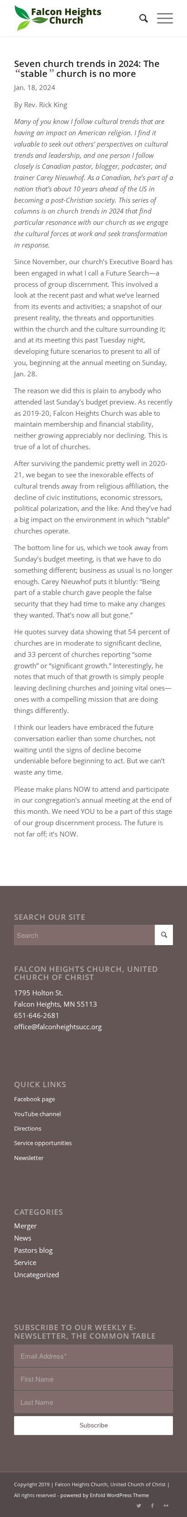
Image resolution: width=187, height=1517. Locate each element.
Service (25, 1262)
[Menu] (160, 18)
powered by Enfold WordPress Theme (104, 1495)
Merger (25, 1225)
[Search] (139, 18)
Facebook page (34, 1099)
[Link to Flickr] (166, 1505)
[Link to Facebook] (152, 1505)
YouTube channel (37, 1114)
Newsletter (29, 1158)
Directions (27, 1128)
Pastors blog (33, 1250)
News (22, 1237)
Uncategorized (36, 1274)
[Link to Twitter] (139, 1505)
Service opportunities (43, 1143)
